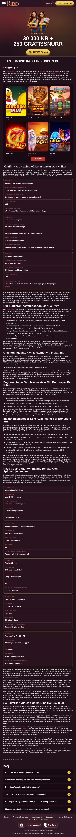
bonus (7, 286)
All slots (38, 159)
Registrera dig (64, 3)
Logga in (48, 3)
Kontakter (44, 820)
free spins (42, 71)
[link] (16, 103)
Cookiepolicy (50, 817)
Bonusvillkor (33, 820)
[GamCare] (50, 825)
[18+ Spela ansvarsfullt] (21, 825)
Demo (16, 105)
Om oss (6, 817)
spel (70, 716)
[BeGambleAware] (34, 825)
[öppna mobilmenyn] (4, 3)
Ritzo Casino (55, 73)
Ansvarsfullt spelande (20, 817)
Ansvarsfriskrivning (65, 817)
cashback (25, 729)
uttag (47, 373)
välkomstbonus (11, 71)
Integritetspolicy (36, 817)
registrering (10, 309)
